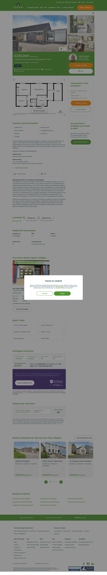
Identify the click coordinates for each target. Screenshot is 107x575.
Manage (44, 293)
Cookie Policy (60, 286)
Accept (62, 293)
